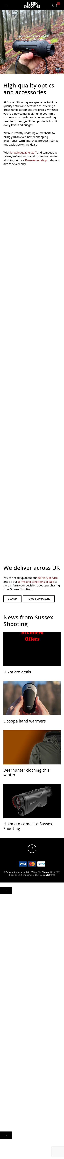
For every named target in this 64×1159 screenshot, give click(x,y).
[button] (6, 5)
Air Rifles (4, 926)
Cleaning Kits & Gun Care (12, 1045)
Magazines (5, 1050)
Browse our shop (36, 160)
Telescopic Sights (8, 910)
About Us (4, 1082)
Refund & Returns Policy (11, 1120)
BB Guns (4, 962)
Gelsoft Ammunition (9, 1009)
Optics (3, 896)
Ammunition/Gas (8, 1006)
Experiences (6, 1095)
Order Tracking (7, 1105)
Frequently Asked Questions (14, 1110)
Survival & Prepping (9, 1065)
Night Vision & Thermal (11, 905)
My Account (5, 1100)
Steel (2, 1027)
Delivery (12, 598)
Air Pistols (5, 944)
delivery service (48, 578)
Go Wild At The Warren (38, 872)
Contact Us (5, 1090)
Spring (3, 939)
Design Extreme (47, 874)
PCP (2, 934)
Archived (4, 920)
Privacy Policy (6, 1125)
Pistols (3, 965)
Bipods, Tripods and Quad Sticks (16, 1060)
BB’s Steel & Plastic (9, 1019)
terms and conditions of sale (36, 582)
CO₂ (2, 930)
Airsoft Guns (6, 975)
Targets (4, 1037)
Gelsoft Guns (6, 988)
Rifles (2, 970)
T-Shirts (4, 1077)
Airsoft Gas (5, 1032)
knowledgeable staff (23, 152)
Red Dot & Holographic (11, 915)
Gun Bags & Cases (9, 1055)
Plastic (3, 1022)
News (2, 1086)
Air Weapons (6, 923)
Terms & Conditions (38, 598)
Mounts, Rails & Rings (10, 900)
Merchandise (6, 1069)
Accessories (6, 1001)
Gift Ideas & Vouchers (10, 1073)
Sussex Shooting (32, 4)
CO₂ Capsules (7, 1014)
